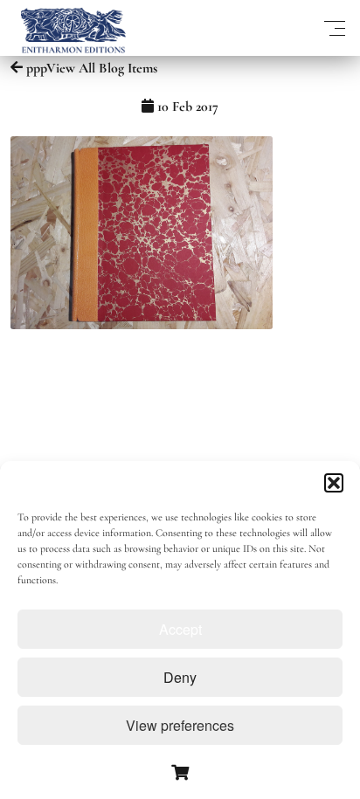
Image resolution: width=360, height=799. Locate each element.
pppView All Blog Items (90, 68)
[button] (334, 483)
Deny (180, 677)
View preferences (180, 725)
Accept (180, 629)
